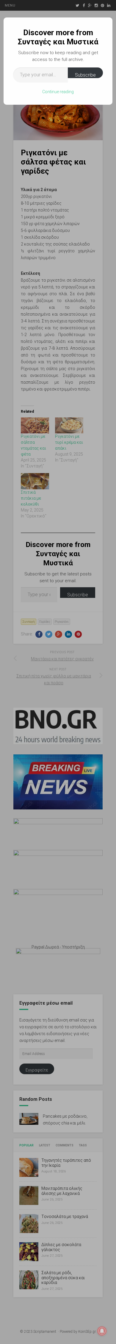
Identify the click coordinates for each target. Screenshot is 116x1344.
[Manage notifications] (102, 1331)
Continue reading (58, 91)
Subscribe (85, 75)
